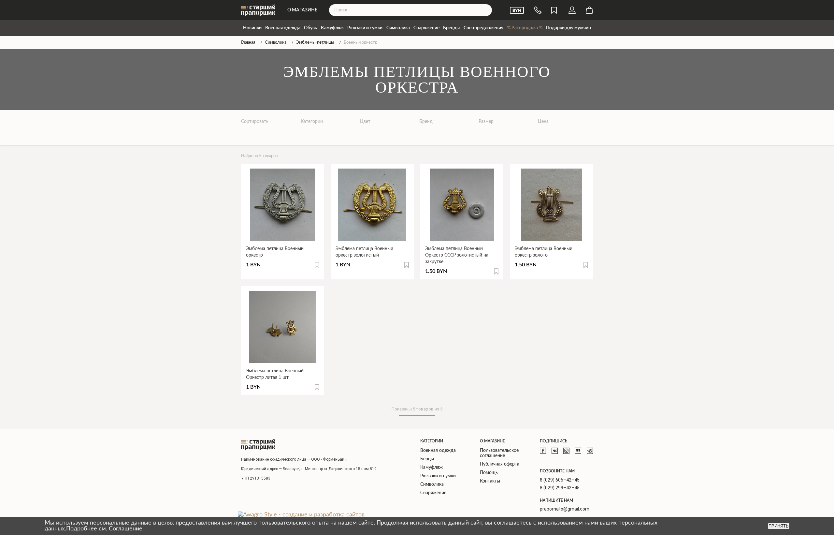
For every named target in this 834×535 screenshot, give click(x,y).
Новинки (252, 28)
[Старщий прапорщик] (258, 444)
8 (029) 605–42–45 (560, 480)
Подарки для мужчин (568, 28)
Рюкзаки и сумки (364, 28)
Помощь (489, 472)
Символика (398, 28)
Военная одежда (282, 28)
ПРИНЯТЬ (779, 526)
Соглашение (125, 529)
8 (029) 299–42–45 (560, 487)
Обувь (310, 28)
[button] (317, 265)
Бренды (451, 28)
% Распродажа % (524, 28)
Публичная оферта (499, 464)
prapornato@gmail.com (564, 509)
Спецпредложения (483, 28)
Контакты (490, 481)
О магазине (302, 10)
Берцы (427, 459)
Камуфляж (332, 28)
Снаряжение (426, 28)
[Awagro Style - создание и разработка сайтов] (301, 515)
